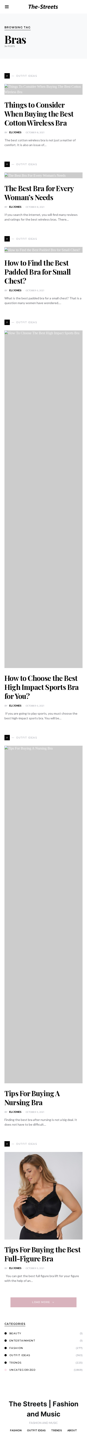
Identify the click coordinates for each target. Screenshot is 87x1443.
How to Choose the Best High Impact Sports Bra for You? (41, 687)
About (72, 1430)
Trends (15, 1362)
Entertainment (22, 1340)
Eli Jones (15, 132)
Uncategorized (22, 1369)
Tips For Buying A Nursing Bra (32, 1097)
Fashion (16, 1348)
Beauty (15, 1333)
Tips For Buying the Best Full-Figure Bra (42, 1253)
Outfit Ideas (19, 1355)
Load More (41, 1302)
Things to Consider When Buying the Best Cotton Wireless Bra (38, 113)
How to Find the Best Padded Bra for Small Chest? (37, 271)
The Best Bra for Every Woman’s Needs (39, 192)
